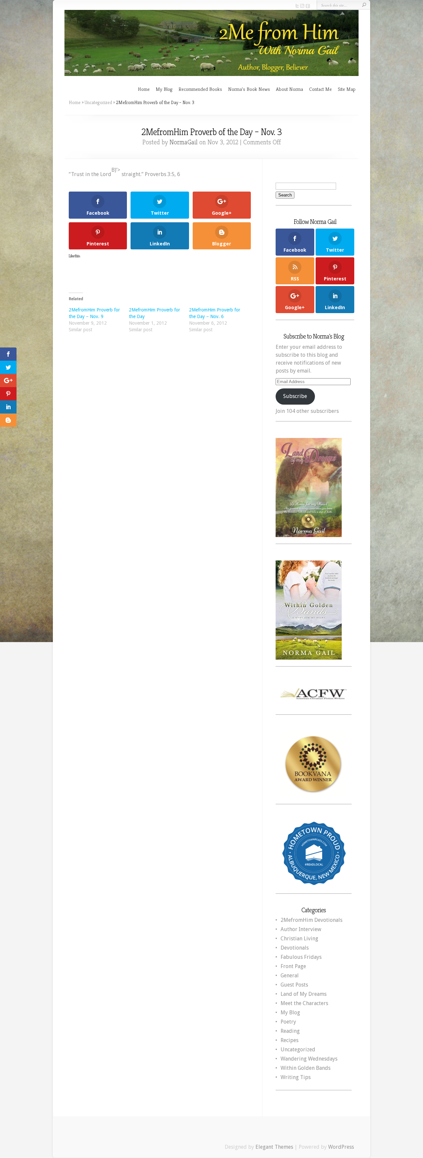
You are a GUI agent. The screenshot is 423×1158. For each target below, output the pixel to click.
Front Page (293, 966)
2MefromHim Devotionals (311, 920)
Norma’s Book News (249, 89)
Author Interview (301, 929)
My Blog (164, 89)
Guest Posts (294, 985)
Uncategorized (98, 102)
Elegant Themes (274, 1147)
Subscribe (295, 396)
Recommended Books (200, 89)
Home (144, 89)
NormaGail (184, 142)
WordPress (341, 1147)
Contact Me (320, 89)
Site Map (347, 89)
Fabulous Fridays (301, 957)
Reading (290, 1031)
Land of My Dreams (304, 994)
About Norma (289, 89)
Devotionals (295, 948)
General (290, 975)
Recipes (289, 1040)
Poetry (288, 1022)
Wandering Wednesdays (309, 1059)
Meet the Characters (304, 1003)
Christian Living (299, 938)
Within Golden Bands (305, 1068)
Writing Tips (296, 1077)
